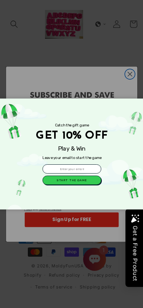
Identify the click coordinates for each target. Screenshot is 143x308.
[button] (71, 180)
